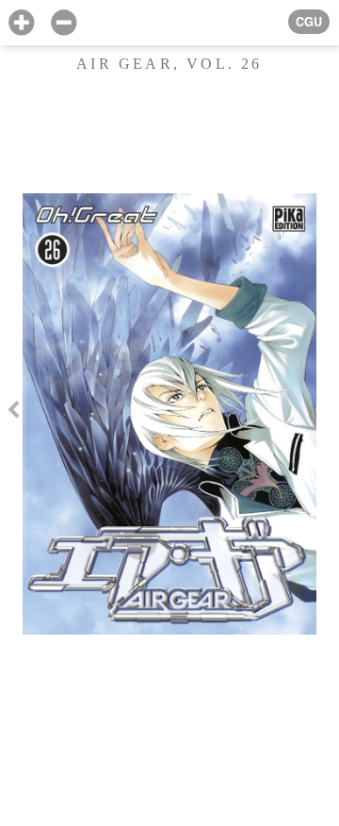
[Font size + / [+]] (21, 23)
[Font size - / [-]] (63, 23)
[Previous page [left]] (13, 413)
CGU (309, 21)
